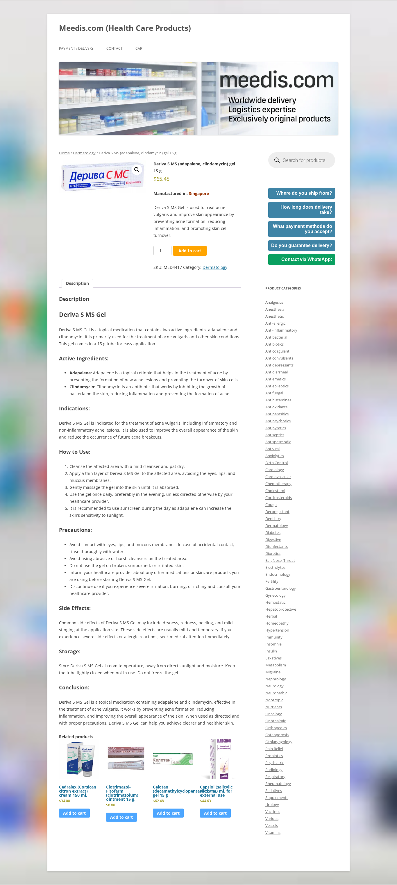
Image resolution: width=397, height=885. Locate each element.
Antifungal (274, 393)
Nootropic (274, 699)
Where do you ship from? (304, 193)
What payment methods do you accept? (302, 229)
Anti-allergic (275, 323)
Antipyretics (275, 427)
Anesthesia (274, 309)
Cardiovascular (278, 476)
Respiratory (275, 776)
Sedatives (273, 790)
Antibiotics (274, 344)
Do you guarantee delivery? (301, 245)
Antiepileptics (277, 386)
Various (271, 818)
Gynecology (275, 595)
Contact (114, 48)
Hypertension (277, 630)
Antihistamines (278, 400)
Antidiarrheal (276, 372)
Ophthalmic (275, 720)
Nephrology (275, 679)
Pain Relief (274, 748)
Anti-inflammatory (281, 330)
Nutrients (273, 706)
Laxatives (273, 658)
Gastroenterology (280, 588)
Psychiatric (274, 762)
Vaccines (272, 811)
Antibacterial (276, 337)
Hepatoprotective (280, 609)
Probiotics (274, 755)
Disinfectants (276, 546)
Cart (139, 48)
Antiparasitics (277, 413)
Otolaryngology (278, 741)
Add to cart (189, 250)
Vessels (271, 825)
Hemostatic (275, 602)
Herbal (271, 616)
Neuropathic (276, 693)
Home (64, 152)
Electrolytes (275, 567)
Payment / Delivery (76, 48)
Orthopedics (276, 727)
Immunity (273, 637)
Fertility (271, 581)
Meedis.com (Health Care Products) (125, 28)
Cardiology (274, 469)
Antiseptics (274, 434)
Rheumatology (278, 783)
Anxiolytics (274, 455)
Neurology (274, 686)
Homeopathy (277, 623)
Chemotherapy (278, 483)
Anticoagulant (277, 351)
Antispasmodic (278, 441)
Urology (272, 804)
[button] (137, 170)
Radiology (273, 769)
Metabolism (275, 665)
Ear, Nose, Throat (280, 560)
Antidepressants (279, 365)
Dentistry (273, 518)
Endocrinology (277, 574)
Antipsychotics (278, 420)
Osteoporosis (277, 734)
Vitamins (272, 832)
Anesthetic (274, 316)
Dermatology (84, 152)
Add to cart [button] (74, 813)
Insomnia (273, 644)
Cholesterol (275, 490)
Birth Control (276, 462)
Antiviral (272, 448)
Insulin (271, 651)
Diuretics (272, 553)
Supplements (276, 797)
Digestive (273, 539)
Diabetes (272, 532)
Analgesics (274, 302)
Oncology (273, 713)
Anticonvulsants (279, 358)
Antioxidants (276, 407)
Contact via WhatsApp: (306, 259)
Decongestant (277, 511)
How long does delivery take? (306, 210)
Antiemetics (275, 379)
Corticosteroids (278, 497)
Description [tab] (77, 283)
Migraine (272, 672)
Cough (271, 504)
